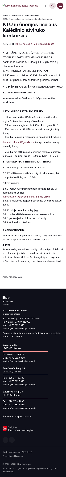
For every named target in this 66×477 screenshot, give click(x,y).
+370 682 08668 (17, 404)
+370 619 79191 (17, 325)
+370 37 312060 (22, 322)
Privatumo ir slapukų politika (17, 416)
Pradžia (6, 15)
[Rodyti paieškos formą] (52, 6)
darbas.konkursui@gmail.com (18, 142)
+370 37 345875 (15, 354)
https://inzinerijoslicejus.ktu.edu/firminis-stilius (26, 196)
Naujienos (16, 15)
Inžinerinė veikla (31, 15)
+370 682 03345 (17, 358)
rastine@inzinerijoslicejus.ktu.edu (19, 328)
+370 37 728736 (15, 378)
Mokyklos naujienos (43, 43)
